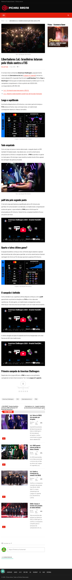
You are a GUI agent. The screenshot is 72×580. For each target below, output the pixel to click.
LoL (7, 20)
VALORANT (35, 572)
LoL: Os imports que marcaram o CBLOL (16, 90)
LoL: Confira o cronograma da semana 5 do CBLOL (35, 473)
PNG (36, 399)
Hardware (9, 572)
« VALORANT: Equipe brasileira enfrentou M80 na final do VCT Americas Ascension (9, 408)
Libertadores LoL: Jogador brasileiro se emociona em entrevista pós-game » (34, 408)
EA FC (20, 572)
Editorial (49, 572)
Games (15, 572)
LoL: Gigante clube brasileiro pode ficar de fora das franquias (22, 93)
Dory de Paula (4, 67)
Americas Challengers (8, 399)
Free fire (25, 572)
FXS (18, 399)
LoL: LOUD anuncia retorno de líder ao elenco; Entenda (35, 447)
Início (2, 20)
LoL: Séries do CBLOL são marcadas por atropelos (36, 417)
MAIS (44, 572)
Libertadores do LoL (27, 399)
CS (40, 572)
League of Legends (29, 75)
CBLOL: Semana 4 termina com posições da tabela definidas (36, 506)
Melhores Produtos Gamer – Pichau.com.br (12, 1)
